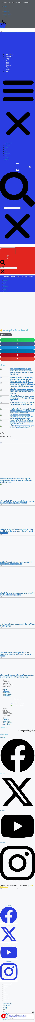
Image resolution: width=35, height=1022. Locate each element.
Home (5, 2)
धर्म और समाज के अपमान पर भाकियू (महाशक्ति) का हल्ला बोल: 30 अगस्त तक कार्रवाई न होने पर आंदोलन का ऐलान (21, 416)
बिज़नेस (7, 71)
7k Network (13, 439)
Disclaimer (18, 2)
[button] (18, 107)
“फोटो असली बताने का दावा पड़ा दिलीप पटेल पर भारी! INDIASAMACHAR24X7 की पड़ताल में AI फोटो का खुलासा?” (22, 411)
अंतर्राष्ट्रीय (8, 65)
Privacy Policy (26, 2)
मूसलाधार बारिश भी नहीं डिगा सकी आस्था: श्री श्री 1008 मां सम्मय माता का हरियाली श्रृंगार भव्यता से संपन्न (21, 422)
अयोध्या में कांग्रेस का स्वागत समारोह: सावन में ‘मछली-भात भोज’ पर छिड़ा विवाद (22, 427)
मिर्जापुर (7, 59)
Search (2, 266)
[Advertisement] (17, 310)
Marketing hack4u (5, 439)
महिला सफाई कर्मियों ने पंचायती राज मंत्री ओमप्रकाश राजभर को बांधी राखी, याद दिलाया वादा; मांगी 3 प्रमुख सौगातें (21, 379)
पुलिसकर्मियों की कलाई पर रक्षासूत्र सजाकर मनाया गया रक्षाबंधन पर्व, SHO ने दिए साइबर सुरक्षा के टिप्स (22, 398)
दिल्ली (7, 63)
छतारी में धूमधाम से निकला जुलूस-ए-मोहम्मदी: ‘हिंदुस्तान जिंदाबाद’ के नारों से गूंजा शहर (22, 403)
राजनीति (8, 69)
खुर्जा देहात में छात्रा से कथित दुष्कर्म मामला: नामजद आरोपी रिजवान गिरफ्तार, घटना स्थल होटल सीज (22, 391)
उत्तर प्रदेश (8, 56)
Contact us (6, 16)
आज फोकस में (9, 54)
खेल (7, 67)
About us (11, 2)
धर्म (6, 61)
